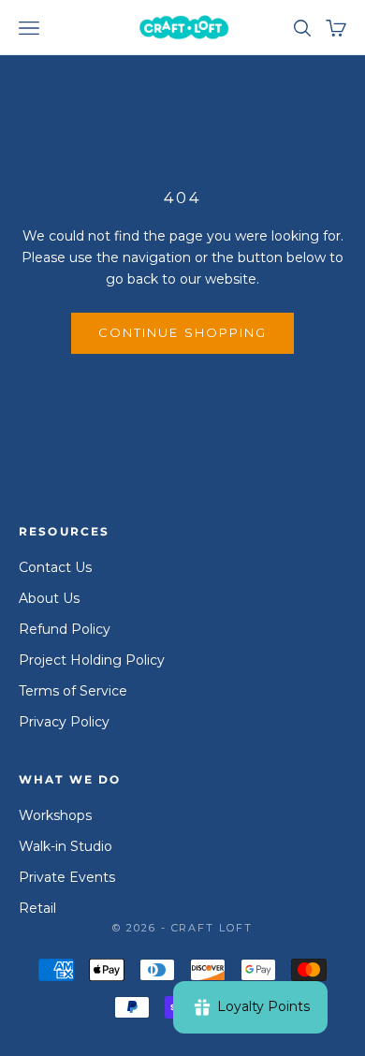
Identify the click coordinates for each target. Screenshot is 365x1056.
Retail (37, 908)
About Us (49, 598)
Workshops (55, 815)
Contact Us (55, 567)
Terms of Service (73, 690)
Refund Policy (64, 629)
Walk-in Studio (65, 846)
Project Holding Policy (92, 660)
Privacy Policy (64, 721)
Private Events (67, 877)
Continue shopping (182, 332)
